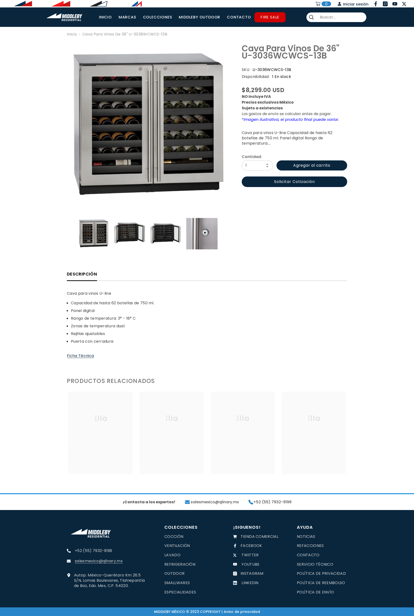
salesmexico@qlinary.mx (214, 502)
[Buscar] (336, 17)
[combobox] (341, 17)
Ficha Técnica (80, 355)
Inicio (72, 34)
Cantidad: (252, 156)
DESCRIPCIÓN (82, 274)
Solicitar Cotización (294, 181)
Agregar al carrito (311, 165)
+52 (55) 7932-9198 (272, 502)
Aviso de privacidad (242, 611)
